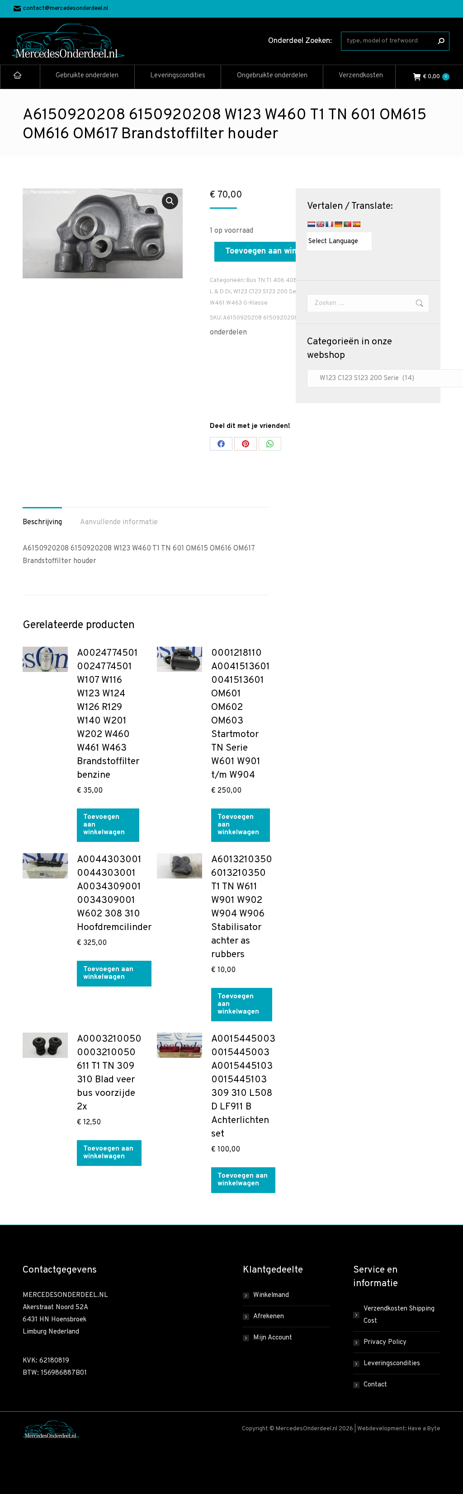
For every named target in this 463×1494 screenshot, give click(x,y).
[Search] (441, 41)
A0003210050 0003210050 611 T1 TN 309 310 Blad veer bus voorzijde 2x (109, 1073)
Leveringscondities (392, 1363)
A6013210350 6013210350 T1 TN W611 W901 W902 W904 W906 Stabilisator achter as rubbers (241, 907)
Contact (375, 1385)
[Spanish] (356, 224)
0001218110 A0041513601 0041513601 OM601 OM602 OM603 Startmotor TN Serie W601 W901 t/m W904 (240, 714)
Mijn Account (272, 1338)
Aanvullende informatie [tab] (119, 522)
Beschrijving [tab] (42, 522)
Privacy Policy (385, 1342)
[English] (320, 224)
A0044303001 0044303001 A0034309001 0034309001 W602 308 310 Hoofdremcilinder (114, 894)
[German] (338, 224)
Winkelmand (271, 1295)
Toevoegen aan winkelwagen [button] (104, 825)
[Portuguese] (347, 224)
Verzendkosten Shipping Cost (399, 1315)
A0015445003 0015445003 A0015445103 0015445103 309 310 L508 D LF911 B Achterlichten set (243, 1086)
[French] (329, 224)
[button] (170, 201)
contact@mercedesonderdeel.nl (65, 8)
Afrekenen (268, 1316)
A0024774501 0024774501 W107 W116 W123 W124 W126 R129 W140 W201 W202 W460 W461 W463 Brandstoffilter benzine (108, 714)
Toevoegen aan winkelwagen (278, 251)
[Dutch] (311, 224)
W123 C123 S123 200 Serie (268, 292)
